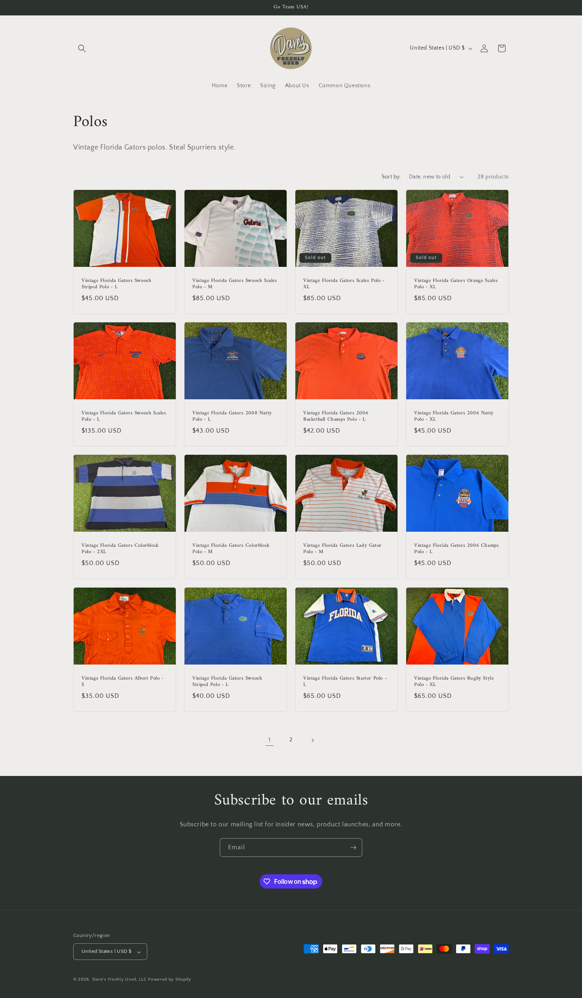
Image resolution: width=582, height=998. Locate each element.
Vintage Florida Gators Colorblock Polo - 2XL (120, 549)
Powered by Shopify (169, 979)
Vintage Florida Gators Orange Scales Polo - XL (456, 284)
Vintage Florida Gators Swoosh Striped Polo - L (116, 284)
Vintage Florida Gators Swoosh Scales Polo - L (124, 416)
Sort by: (391, 177)
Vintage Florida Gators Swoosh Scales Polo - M (234, 284)
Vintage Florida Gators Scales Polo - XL (344, 284)
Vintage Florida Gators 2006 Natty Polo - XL (454, 416)
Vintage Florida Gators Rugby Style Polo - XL (454, 681)
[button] (82, 48)
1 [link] (269, 739)
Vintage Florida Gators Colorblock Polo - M (231, 549)
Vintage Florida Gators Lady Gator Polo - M (342, 549)
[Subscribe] (353, 847)
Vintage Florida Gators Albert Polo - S (123, 681)
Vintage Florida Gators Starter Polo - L (345, 681)
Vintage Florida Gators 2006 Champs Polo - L (456, 549)
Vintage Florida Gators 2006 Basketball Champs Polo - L (335, 416)
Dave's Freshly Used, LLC (119, 979)
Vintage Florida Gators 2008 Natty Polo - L (232, 416)
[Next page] (312, 740)
